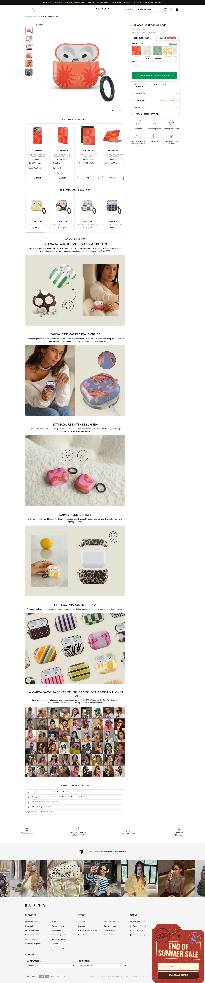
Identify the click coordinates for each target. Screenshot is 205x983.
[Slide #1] (114, 110)
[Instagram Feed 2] (139, 878)
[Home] (102, 9)
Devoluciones (109, 935)
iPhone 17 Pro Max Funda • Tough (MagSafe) (37, 155)
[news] (165, 9)
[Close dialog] (179, 935)
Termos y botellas (58, 926)
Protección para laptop (60, 935)
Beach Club (37, 221)
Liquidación (29, 954)
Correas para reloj (32, 939)
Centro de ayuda (110, 926)
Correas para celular (58, 939)
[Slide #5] (121, 110)
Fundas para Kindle (32, 935)
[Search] (33, 9)
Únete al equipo (83, 935)
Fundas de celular (31, 922)
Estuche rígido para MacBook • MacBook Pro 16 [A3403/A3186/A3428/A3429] (113, 155)
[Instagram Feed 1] (102, 878)
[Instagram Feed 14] (65, 878)
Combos (166, 38)
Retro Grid (88, 221)
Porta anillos (30, 926)
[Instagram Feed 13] (28, 878)
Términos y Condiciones (98, 976)
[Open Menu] (27, 9)
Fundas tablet (56, 930)
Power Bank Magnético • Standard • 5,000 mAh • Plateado (62, 155)
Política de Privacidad (116, 976)
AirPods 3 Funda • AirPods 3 (37, 225)
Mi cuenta (81, 922)
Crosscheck (113, 221)
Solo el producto (142, 38)
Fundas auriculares (32, 930)
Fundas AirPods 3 (31, 16)
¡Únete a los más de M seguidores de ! (106, 851)
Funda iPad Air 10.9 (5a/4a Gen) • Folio (88, 155)
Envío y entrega (109, 930)
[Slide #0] (112, 110)
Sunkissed (37, 151)
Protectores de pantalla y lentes (60, 949)
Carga (53, 922)
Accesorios (29, 948)
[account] (171, 9)
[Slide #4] (119, 110)
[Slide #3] (117, 110)
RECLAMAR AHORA (178, 975)
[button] (138, 29)
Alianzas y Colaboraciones (87, 930)
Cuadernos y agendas (33, 944)
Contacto (81, 926)
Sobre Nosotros (110, 922)
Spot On (62, 221)
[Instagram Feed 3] (176, 878)
